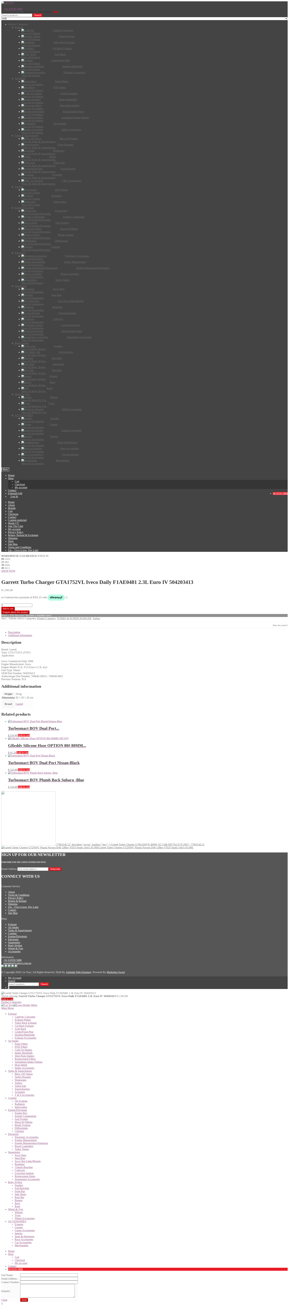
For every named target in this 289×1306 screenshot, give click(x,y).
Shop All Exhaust (31, 33)
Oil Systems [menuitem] (21, 1101)
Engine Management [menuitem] (26, 1140)
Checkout (20, 484)
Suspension (14, 942)
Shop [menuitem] (11, 1254)
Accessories (14, 951)
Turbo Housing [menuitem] (23, 1077)
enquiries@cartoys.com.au (17, 963)
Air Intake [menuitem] (13, 1040)
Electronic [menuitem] (13, 1134)
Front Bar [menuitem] (20, 1191)
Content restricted (17, 520)
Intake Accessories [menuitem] (24, 1068)
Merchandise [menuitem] (21, 1245)
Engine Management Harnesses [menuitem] (31, 1143)
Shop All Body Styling (33, 349)
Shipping (13, 538)
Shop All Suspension (32, 292)
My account (21, 487)
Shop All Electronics (32, 259)
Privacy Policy (15, 532)
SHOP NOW (8, 571)
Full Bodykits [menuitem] (22, 1188)
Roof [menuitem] (17, 1206)
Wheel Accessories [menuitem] (25, 1218)
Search (37, 15)
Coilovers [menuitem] (20, 1170)
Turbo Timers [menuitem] (22, 1149)
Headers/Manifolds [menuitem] (25, 1034)
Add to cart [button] (24, 735)
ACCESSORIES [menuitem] (17, 1221)
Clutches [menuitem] (19, 1131)
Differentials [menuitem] (21, 1128)
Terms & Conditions (18, 895)
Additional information (20, 635)
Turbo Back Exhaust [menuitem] (25, 1022)
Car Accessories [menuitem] (23, 1242)
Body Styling (15, 945)
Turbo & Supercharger (20, 930)
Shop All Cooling (31, 192)
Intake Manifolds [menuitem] (24, 1052)
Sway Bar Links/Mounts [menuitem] (28, 1161)
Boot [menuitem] (17, 1203)
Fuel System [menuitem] (21, 1119)
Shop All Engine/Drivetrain (36, 213)
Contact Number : (10, 1282)
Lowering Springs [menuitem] (24, 1173)
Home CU (13, 523)
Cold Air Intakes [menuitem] (23, 1049)
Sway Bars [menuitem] (20, 1155)
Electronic (13, 939)
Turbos (96, 618)
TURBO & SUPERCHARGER (74, 618)
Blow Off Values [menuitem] (24, 1074)
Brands (12, 508)
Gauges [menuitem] (19, 1227)
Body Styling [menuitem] (15, 1182)
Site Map (13, 544)
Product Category (46, 618)
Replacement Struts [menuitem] (25, 1176)
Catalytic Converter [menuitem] (25, 1016)
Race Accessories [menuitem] (24, 1239)
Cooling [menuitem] (12, 1098)
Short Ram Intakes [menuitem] (24, 1055)
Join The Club (15, 526)
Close (4, 1299)
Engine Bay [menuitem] (21, 1113)
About (11, 505)
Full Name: (7, 1275)
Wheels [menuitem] (19, 1212)
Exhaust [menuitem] (12, 1013)
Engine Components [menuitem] (25, 1116)
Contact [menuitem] (12, 1266)
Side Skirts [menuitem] (20, 1194)
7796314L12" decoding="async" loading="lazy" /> (130, 844)
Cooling (12, 933)
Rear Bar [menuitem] (19, 1197)
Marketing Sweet (116, 972)
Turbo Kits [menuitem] (20, 1086)
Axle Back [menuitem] (20, 1028)
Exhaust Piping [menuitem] (23, 1019)
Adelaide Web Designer (78, 972)
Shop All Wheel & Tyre (34, 400)
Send (24, 1300)
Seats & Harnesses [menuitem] (24, 1236)
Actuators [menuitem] (20, 1092)
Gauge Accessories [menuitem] (25, 1230)
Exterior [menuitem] (19, 1224)
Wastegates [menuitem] (20, 1080)
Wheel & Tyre (15, 948)
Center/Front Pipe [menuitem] (24, 1031)
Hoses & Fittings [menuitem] (23, 1122)
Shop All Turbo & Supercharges (38, 141)
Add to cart (8, 608)
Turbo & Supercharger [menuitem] (20, 1071)
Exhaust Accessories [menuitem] (25, 1037)
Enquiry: (6, 1291)
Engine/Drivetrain (17, 936)
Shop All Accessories (32, 421)
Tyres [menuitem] (18, 1215)
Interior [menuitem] (18, 1233)
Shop (11, 478)
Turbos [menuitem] (18, 1083)
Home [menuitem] (11, 1251)
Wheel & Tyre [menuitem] (15, 1209)
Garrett (19, 704)
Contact (12, 490)
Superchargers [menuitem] (22, 1089)
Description (14, 632)
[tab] (148, 632)
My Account (14, 977)
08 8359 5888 (280, 493)
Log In (14, 496)
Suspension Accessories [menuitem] (27, 1179)
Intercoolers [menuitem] (21, 1107)
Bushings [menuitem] (20, 1164)
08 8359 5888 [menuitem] (15, 1269)
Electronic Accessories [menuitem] (26, 1137)
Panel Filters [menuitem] (21, 1043)
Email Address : (9, 1278)
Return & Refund (17, 901)
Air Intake (13, 927)
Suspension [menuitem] (14, 1152)
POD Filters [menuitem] (21, 1046)
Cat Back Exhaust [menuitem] (24, 1025)
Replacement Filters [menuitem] (25, 1059)
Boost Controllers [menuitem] (24, 1146)
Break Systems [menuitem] (22, 1125)
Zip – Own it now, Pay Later (23, 550)
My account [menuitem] (21, 1263)
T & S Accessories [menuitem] (24, 1095)
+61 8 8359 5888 (12, 9)
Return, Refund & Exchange (23, 535)
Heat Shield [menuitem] (21, 1065)
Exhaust (12, 924)
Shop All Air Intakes (32, 84)
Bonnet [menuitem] (18, 1200)
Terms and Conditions (19, 547)
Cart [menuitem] (17, 1257)
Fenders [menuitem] (19, 1185)
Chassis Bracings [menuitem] (24, 1167)
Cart (17, 481)
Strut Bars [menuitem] (20, 1158)
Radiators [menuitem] (20, 1104)
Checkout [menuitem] (20, 1260)
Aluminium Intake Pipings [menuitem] (28, 1062)
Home (11, 475)
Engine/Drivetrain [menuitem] (17, 1110)
